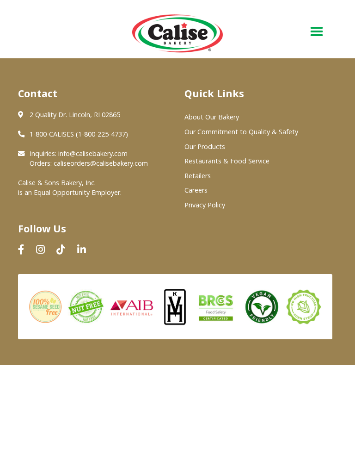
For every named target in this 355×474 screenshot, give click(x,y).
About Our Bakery (211, 116)
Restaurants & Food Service (226, 160)
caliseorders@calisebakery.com (101, 163)
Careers (196, 190)
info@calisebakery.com (93, 153)
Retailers (197, 175)
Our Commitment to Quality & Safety (241, 131)
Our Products (204, 146)
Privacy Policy (204, 204)
